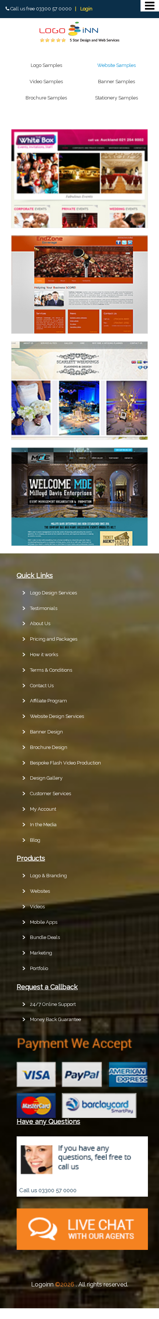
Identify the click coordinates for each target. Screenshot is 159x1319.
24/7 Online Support (53, 1004)
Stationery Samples (116, 98)
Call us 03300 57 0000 (48, 1190)
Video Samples (46, 81)
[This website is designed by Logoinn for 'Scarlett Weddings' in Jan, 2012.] (79, 437)
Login (86, 8)
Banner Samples (116, 81)
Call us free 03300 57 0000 (41, 8)
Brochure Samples (46, 98)
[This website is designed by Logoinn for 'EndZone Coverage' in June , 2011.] (79, 331)
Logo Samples (46, 65)
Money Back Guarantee (55, 1019)
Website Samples (116, 65)
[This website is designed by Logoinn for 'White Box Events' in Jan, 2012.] (79, 226)
